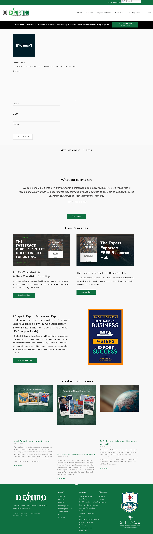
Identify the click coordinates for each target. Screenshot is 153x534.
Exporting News (134, 13)
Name (15, 104)
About (79, 13)
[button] (16, 194)
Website (16, 124)
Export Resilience (104, 13)
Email (15, 114)
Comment (16, 71)
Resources (119, 13)
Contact (148, 13)
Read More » (18, 465)
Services (89, 13)
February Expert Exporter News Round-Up (76, 454)
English (129, 1)
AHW (25, 515)
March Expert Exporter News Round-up (32, 441)
